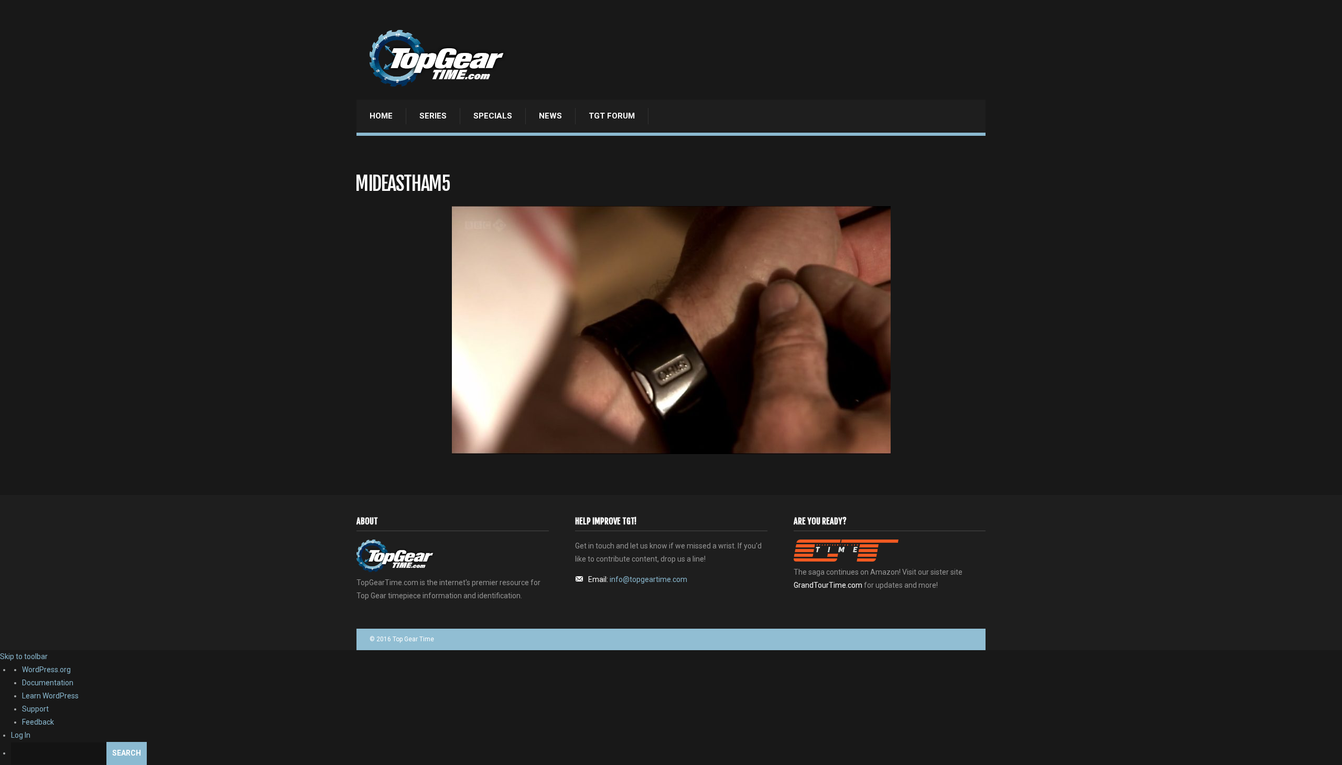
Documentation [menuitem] (47, 682)
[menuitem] (676, 753)
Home (381, 116)
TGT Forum (612, 116)
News (550, 116)
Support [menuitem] (35, 709)
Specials (492, 116)
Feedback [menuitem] (38, 722)
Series (433, 116)
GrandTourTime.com (828, 585)
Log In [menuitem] (20, 735)
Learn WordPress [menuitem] (50, 696)
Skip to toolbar (24, 656)
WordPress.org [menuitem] (46, 669)
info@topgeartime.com (648, 579)
